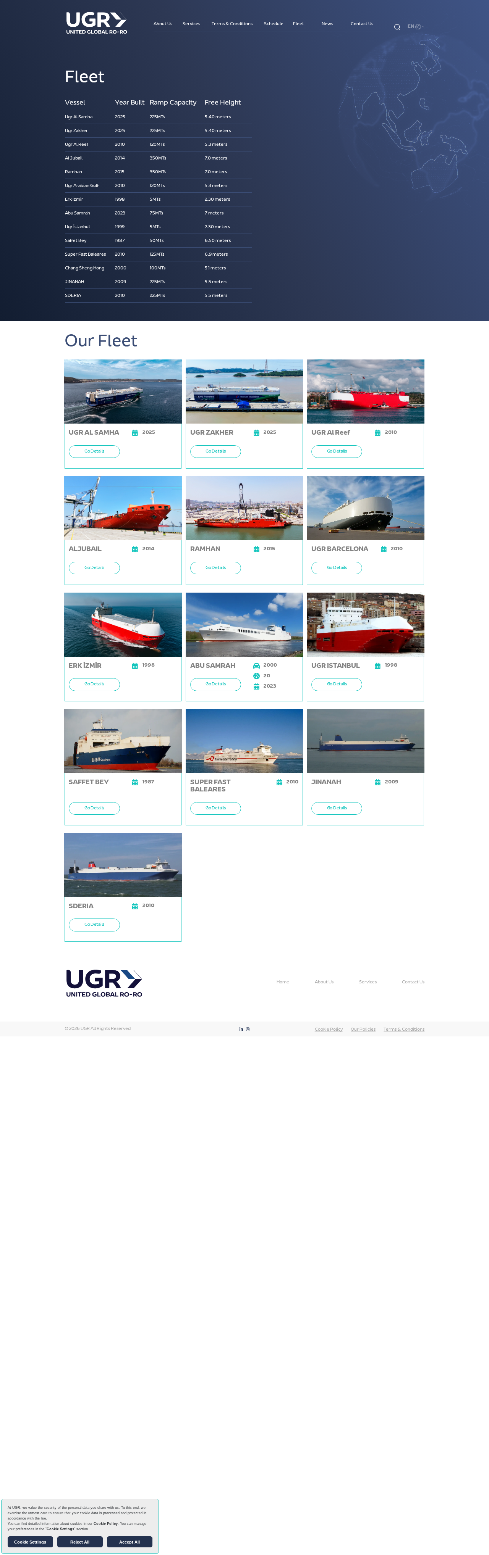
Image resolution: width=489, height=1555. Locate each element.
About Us (163, 24)
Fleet (298, 24)
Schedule (273, 24)
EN (411, 27)
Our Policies (363, 1029)
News (327, 24)
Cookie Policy (329, 1029)
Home (283, 982)
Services (191, 24)
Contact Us (362, 24)
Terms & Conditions (232, 24)
